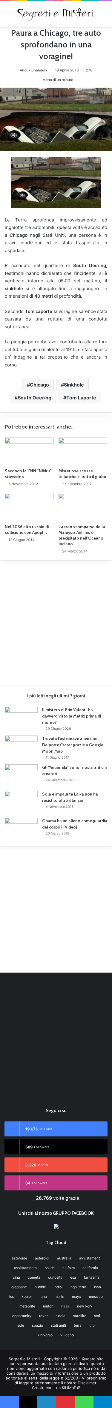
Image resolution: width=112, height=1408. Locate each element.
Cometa (34, 1277)
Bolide (50, 1267)
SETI (97, 1315)
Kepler (27, 1296)
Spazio (37, 1325)
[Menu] (7, 16)
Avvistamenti (90, 1258)
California (90, 1267)
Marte (59, 1296)
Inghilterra (78, 1287)
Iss (11, 1296)
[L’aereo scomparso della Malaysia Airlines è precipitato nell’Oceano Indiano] (83, 507)
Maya (76, 1296)
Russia (60, 1315)
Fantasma (91, 1277)
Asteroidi (42, 1258)
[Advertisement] (56, 621)
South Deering (34, 398)
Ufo (92, 1325)
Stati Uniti (58, 1325)
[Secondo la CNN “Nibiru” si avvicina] (29, 451)
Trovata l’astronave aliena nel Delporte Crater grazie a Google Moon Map (72, 745)
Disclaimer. (87, 1382)
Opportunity (21, 1315)
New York (85, 1306)
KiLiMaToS (71, 1387)
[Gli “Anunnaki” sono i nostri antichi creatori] (21, 775)
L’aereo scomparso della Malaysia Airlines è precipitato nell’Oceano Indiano (82, 535)
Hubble (40, 1287)
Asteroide (19, 1258)
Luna (43, 1296)
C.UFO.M (68, 1267)
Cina (16, 1277)
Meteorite (27, 1306)
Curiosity (55, 1277)
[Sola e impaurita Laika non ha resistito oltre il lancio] (21, 802)
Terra (78, 1325)
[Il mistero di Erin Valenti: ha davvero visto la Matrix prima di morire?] (21, 718)
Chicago (39, 385)
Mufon (48, 1306)
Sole (20, 1325)
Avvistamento (25, 1267)
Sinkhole (74, 385)
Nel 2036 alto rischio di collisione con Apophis (27, 529)
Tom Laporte (81, 398)
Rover (43, 1315)
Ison (97, 1287)
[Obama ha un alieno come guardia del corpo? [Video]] (21, 829)
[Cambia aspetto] (105, 16)
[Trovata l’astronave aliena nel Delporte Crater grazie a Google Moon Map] (21, 747)
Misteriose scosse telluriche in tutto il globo (82, 473)
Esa (73, 1277)
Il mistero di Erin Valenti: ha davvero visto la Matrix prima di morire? (71, 716)
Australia (64, 1258)
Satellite (79, 1315)
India (58, 1287)
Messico (96, 1296)
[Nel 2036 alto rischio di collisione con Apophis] (29, 507)
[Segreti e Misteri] (56, 14)
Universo (45, 1335)
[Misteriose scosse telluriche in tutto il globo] (83, 451)
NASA (65, 1306)
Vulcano (67, 1335)
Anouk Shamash (33, 70)
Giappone (19, 1287)
